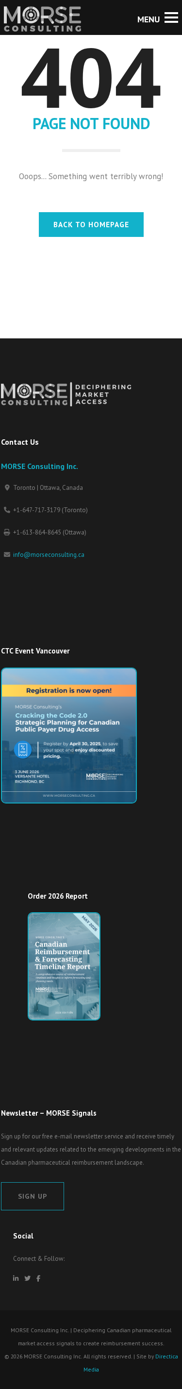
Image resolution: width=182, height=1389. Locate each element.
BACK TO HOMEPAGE (91, 224)
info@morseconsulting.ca (48, 555)
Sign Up (32, 1196)
